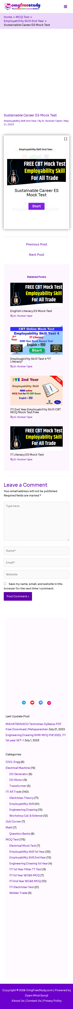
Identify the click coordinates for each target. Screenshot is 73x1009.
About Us (18, 1000)
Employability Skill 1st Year (27, 851)
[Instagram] (49, 703)
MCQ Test (12, 839)
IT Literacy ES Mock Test (27, 454)
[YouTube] (32, 703)
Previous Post (36, 244)
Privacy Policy (52, 1000)
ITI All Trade (14, 791)
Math (9, 827)
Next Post (36, 255)
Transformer (17, 786)
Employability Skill (21, 804)
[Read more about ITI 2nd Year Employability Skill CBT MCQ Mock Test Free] (36, 390)
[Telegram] (24, 703)
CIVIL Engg (13, 762)
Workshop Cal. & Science (26, 815)
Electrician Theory (21, 798)
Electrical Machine (18, 768)
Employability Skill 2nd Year (20, 120)
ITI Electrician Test (21, 887)
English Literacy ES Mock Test (31, 311)
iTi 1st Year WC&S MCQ (24, 875)
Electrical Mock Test (22, 845)
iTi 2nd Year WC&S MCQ (25, 881)
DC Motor (16, 780)
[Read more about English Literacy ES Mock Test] (36, 294)
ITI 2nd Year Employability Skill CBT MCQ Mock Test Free (35, 411)
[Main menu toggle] (65, 6)
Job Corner (13, 821)
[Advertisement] (36, 67)
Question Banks (19, 833)
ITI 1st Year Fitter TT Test (25, 869)
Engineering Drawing (23, 809)
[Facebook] (41, 703)
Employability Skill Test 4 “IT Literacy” (30, 360)
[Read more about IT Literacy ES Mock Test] (36, 438)
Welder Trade (18, 893)
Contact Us (33, 1000)
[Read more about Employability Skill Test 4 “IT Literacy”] (36, 339)
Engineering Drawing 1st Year (28, 863)
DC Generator (18, 774)
